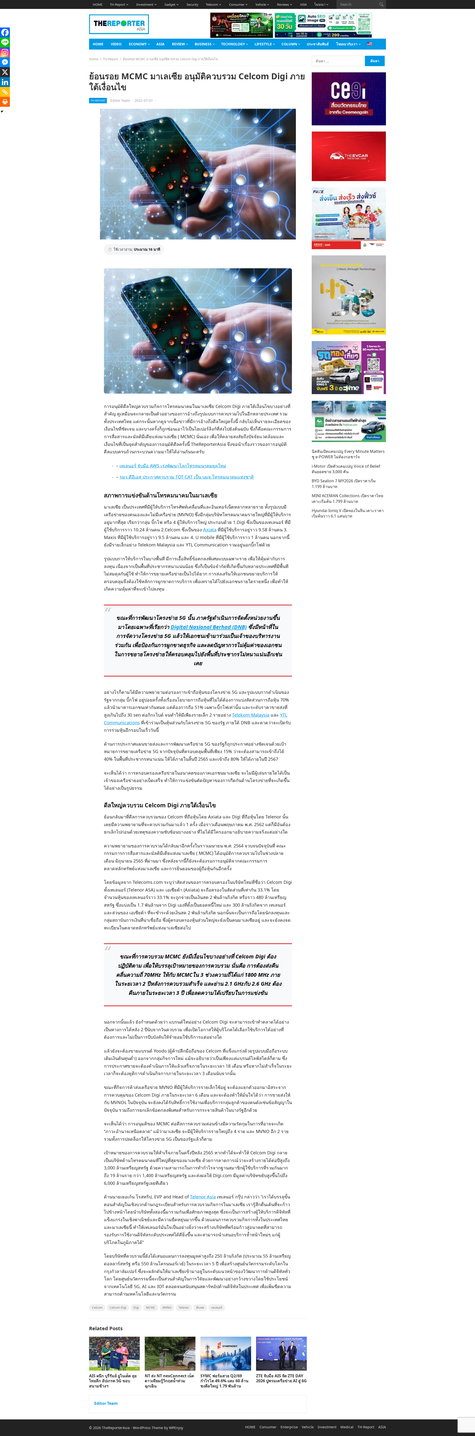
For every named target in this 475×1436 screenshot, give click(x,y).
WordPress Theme (148, 1427)
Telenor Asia (203, 1197)
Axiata (209, 530)
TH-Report (117, 4)
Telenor (184, 1307)
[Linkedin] (5, 82)
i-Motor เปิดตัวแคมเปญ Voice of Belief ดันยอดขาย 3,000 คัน (346, 468)
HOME (97, 4)
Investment (144, 4)
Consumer (236, 4)
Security (192, 4)
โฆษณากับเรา (346, 44)
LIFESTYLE (263, 44)
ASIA (303, 4)
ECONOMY (138, 44)
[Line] (5, 42)
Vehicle (261, 4)
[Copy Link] (5, 92)
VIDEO (116, 44)
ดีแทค (200, 1307)
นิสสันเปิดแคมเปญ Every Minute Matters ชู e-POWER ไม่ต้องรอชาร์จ (348, 454)
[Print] (5, 102)
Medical (347, 1427)
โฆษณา (319, 4)
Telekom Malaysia (250, 715)
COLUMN (289, 44)
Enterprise (289, 1427)
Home (93, 59)
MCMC (150, 1307)
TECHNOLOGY (233, 44)
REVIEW (178, 44)
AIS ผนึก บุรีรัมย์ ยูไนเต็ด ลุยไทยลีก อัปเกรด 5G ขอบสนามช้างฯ (113, 1381)
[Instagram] (5, 52)
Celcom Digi (118, 1307)
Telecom (212, 4)
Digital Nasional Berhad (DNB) (209, 626)
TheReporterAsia (116, 1427)
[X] (5, 72)
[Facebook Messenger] (5, 62)
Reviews (283, 4)
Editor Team (120, 100)
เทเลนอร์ (216, 1307)
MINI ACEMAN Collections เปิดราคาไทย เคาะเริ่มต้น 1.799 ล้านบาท (347, 498)
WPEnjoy (176, 1427)
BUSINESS (203, 44)
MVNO (167, 1307)
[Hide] (2, 111)
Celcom (97, 1307)
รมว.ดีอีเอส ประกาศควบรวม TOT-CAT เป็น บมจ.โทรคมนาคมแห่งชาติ (186, 477)
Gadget (170, 4)
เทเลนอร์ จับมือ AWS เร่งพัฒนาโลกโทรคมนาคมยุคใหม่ (172, 466)
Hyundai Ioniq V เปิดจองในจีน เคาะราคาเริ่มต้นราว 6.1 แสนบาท (348, 513)
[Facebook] (5, 32)
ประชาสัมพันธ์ (318, 44)
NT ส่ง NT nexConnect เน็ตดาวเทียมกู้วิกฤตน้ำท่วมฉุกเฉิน (169, 1381)
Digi (136, 1307)
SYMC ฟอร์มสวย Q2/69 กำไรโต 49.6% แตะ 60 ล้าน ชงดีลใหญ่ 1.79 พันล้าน (224, 1381)
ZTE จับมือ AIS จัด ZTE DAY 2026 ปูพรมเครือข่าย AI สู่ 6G (281, 1378)
